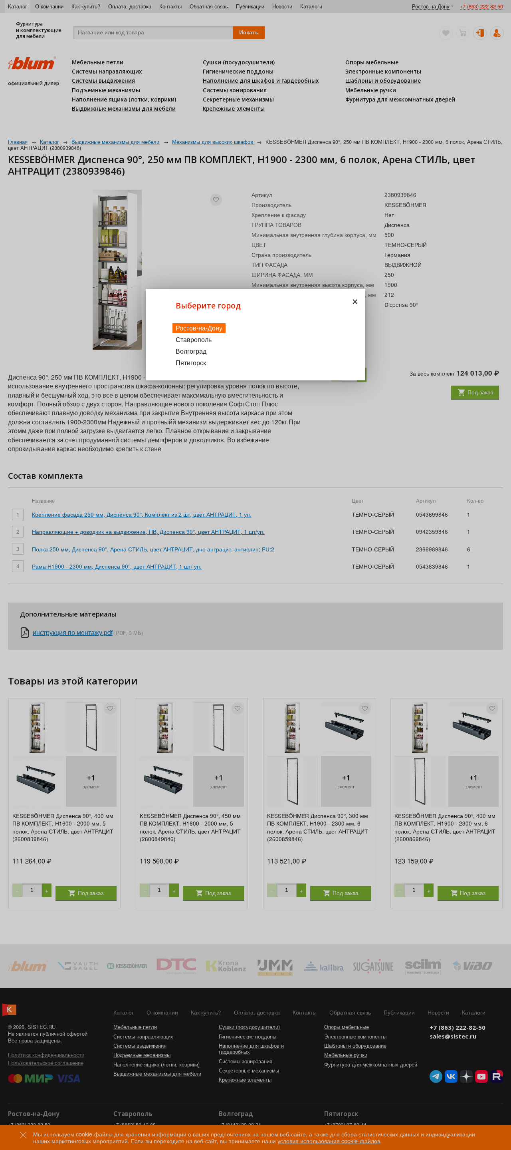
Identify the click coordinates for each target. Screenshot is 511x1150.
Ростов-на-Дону (199, 327)
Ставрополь (194, 339)
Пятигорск (191, 362)
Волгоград (191, 351)
